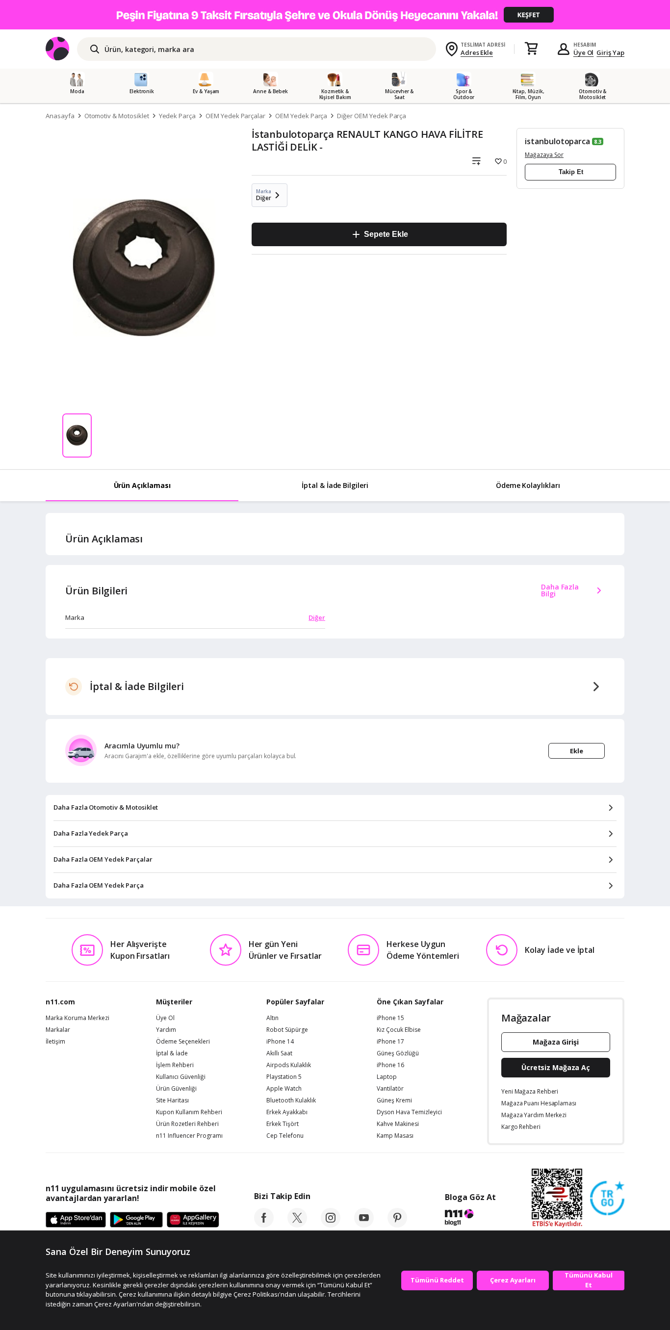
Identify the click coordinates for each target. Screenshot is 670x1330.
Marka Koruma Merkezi (77, 1018)
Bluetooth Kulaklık (291, 1100)
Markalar (58, 1030)
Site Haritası (172, 1100)
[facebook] (264, 1224)
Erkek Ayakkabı (287, 1112)
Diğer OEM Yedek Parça (371, 115)
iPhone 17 (390, 1042)
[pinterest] (397, 1224)
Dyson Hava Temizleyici (409, 1112)
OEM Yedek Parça (301, 115)
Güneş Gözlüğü (398, 1053)
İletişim (55, 1042)
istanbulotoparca (557, 141)
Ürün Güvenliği (176, 1089)
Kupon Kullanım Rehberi (189, 1112)
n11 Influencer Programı (189, 1136)
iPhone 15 (390, 1018)
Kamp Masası (395, 1136)
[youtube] (364, 1224)
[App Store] (76, 1220)
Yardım (166, 1030)
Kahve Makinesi (398, 1124)
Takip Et (571, 172)
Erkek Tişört (282, 1124)
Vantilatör (390, 1089)
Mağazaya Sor (544, 155)
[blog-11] (470, 1218)
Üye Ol (583, 52)
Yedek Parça (177, 115)
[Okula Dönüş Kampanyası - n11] (335, 14)
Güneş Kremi (394, 1100)
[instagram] (330, 1224)
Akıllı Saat (279, 1053)
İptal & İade (172, 1053)
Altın (272, 1018)
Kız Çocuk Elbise (399, 1030)
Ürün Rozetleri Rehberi (187, 1124)
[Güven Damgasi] (607, 1198)
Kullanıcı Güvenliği (181, 1077)
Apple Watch (284, 1089)
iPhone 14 (280, 1042)
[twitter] (297, 1224)
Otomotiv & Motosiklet (116, 115)
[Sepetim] (531, 49)
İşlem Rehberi (175, 1065)
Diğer (317, 617)
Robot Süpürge (287, 1030)
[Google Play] (136, 1220)
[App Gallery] (193, 1220)
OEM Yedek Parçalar (235, 115)
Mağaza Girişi (556, 1042)
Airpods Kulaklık (288, 1065)
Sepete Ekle (386, 234)
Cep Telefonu (285, 1136)
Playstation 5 (284, 1077)
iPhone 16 (390, 1065)
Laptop (387, 1077)
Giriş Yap (610, 52)
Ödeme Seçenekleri (183, 1042)
